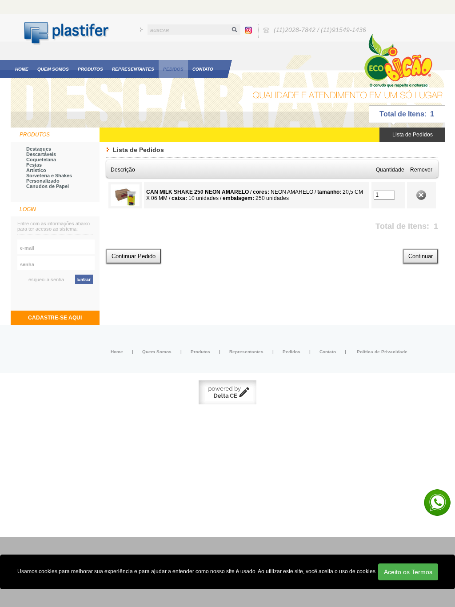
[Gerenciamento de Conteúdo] (227, 402)
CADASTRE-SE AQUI (55, 318)
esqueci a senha (46, 279)
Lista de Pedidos (412, 135)
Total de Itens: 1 (406, 114)
